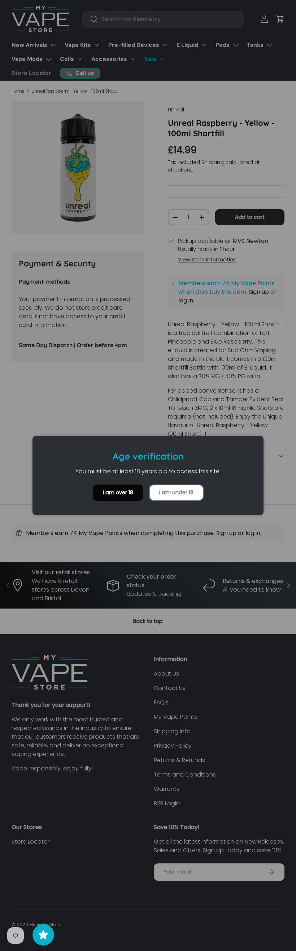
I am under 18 (176, 492)
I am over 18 (118, 492)
